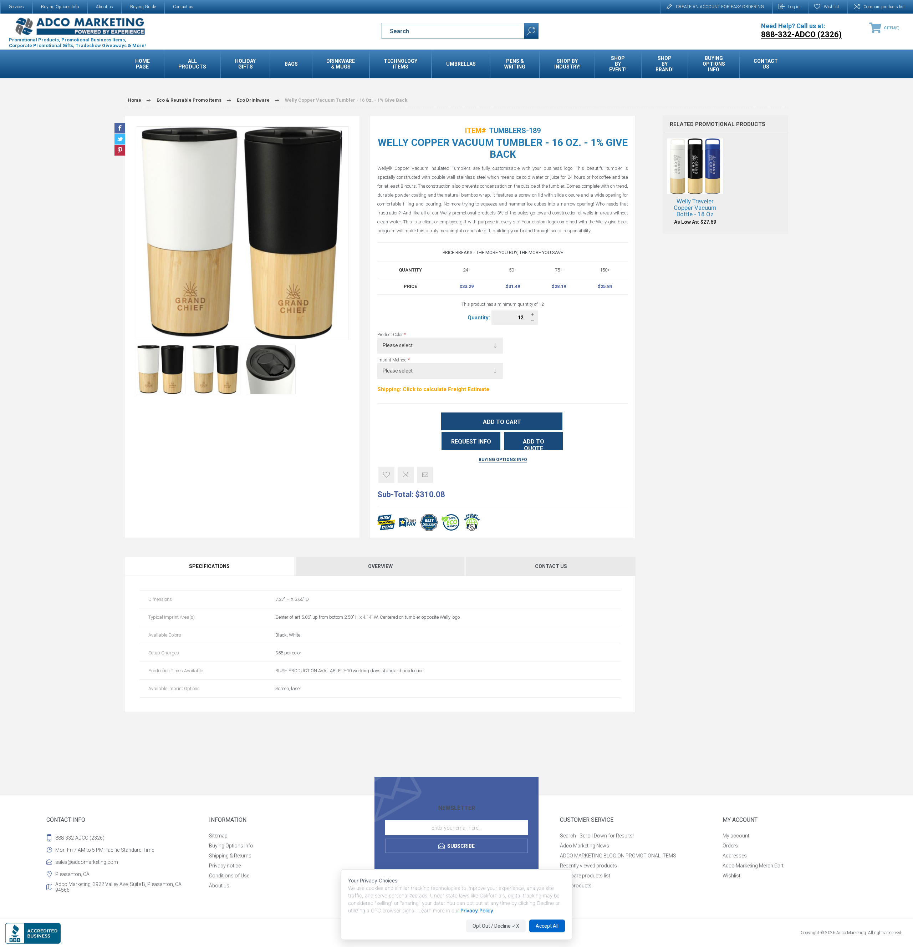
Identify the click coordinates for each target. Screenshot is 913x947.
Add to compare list (406, 475)
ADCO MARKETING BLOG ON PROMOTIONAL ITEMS (618, 856)
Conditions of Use (229, 875)
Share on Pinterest (119, 150)
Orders (730, 846)
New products (576, 885)
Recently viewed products (588, 865)
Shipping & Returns (230, 856)
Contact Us (551, 566)
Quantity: (479, 317)
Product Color (390, 334)
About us (104, 6)
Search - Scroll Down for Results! (597, 836)
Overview (380, 566)
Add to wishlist (386, 475)
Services (16, 6)
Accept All (547, 926)
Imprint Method (392, 360)
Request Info (471, 441)
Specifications (209, 566)
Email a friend (425, 475)
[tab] (210, 566)
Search (531, 31)
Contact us (183, 6)
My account (736, 836)
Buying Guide (143, 6)
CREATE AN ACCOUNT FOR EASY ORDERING (720, 6)
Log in (794, 6)
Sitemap (218, 836)
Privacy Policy (476, 910)
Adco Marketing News (584, 846)
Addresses (735, 856)
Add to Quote (533, 444)
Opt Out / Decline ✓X (496, 926)
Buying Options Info (60, 6)
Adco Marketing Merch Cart (753, 865)
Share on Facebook (119, 128)
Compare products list (884, 6)
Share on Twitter (119, 139)
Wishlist (731, 875)
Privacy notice (225, 865)
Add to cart (502, 422)
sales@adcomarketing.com (86, 862)
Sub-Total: (395, 494)
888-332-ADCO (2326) (79, 838)
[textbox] (446, 31)
